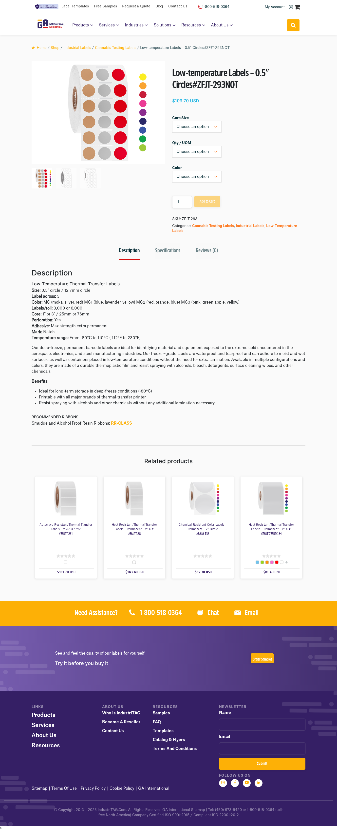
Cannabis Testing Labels (115, 48)
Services (107, 25)
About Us (219, 25)
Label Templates (75, 6)
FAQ (157, 722)
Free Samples (105, 6)
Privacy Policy (93, 788)
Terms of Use (64, 788)
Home (42, 48)
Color (177, 168)
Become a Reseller (121, 722)
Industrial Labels (77, 48)
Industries (134, 25)
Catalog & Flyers (169, 740)
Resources (191, 25)
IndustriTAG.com (112, 810)
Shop (55, 48)
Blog (159, 6)
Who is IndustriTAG (121, 713)
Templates (163, 731)
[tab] (129, 251)
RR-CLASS (121, 423)
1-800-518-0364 (215, 7)
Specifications (167, 251)
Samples (161, 713)
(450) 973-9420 (228, 810)
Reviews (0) (207, 251)
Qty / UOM (181, 143)
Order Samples (262, 660)
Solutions (162, 25)
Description (129, 251)
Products (80, 25)
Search (293, 25)
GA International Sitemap (183, 810)
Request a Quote (136, 6)
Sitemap (39, 788)
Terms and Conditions (175, 749)
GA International (153, 788)
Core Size (180, 118)
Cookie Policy (122, 788)
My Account (275, 7)
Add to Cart (207, 202)
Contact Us (177, 6)
